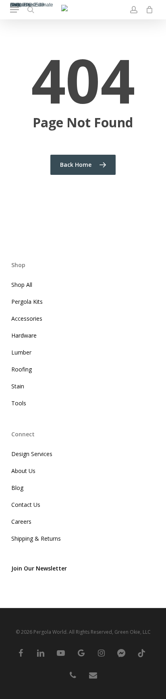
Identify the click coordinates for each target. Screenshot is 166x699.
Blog (17, 488)
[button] (14, 10)
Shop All (21, 284)
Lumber (21, 352)
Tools (18, 403)
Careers (21, 521)
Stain (17, 386)
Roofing (21, 369)
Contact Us (25, 504)
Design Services (31, 454)
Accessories (26, 318)
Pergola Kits (27, 301)
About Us (23, 471)
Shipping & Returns (36, 538)
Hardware (24, 335)
